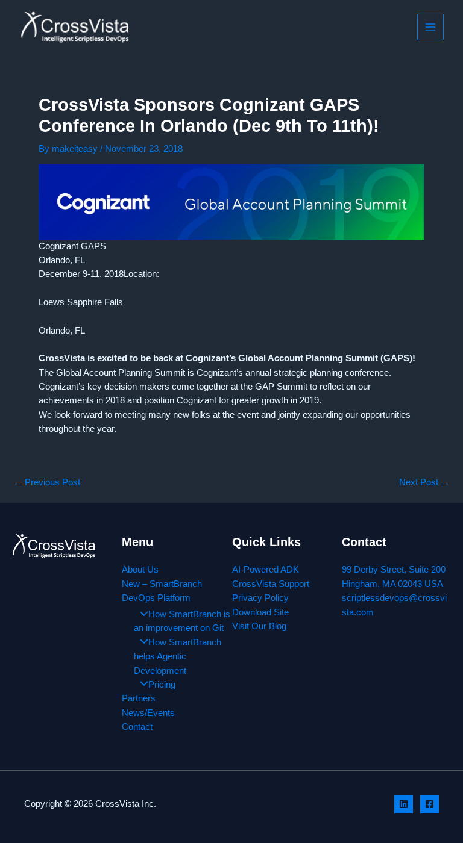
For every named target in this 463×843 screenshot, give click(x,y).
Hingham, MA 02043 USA (392, 584)
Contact (137, 727)
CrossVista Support (270, 584)
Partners (139, 698)
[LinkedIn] (403, 804)
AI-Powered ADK (265, 569)
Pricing (161, 684)
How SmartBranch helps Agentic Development (177, 657)
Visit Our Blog (259, 626)
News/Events (148, 713)
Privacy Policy (260, 598)
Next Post (424, 482)
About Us (140, 569)
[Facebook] (429, 804)
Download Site (260, 612)
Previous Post (46, 482)
